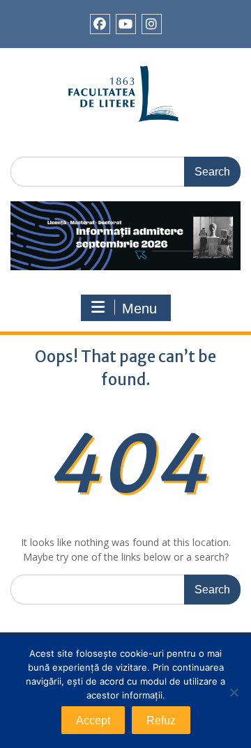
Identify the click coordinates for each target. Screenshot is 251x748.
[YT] (126, 24)
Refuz (161, 720)
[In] (152, 24)
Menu (139, 308)
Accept (93, 720)
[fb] (100, 24)
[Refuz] (234, 692)
